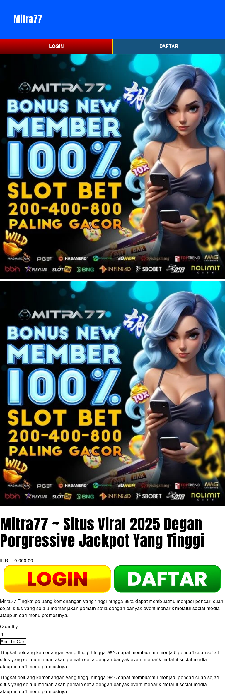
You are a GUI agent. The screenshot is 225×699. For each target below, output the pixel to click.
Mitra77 (27, 19)
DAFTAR (168, 46)
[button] (13, 641)
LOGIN (56, 46)
